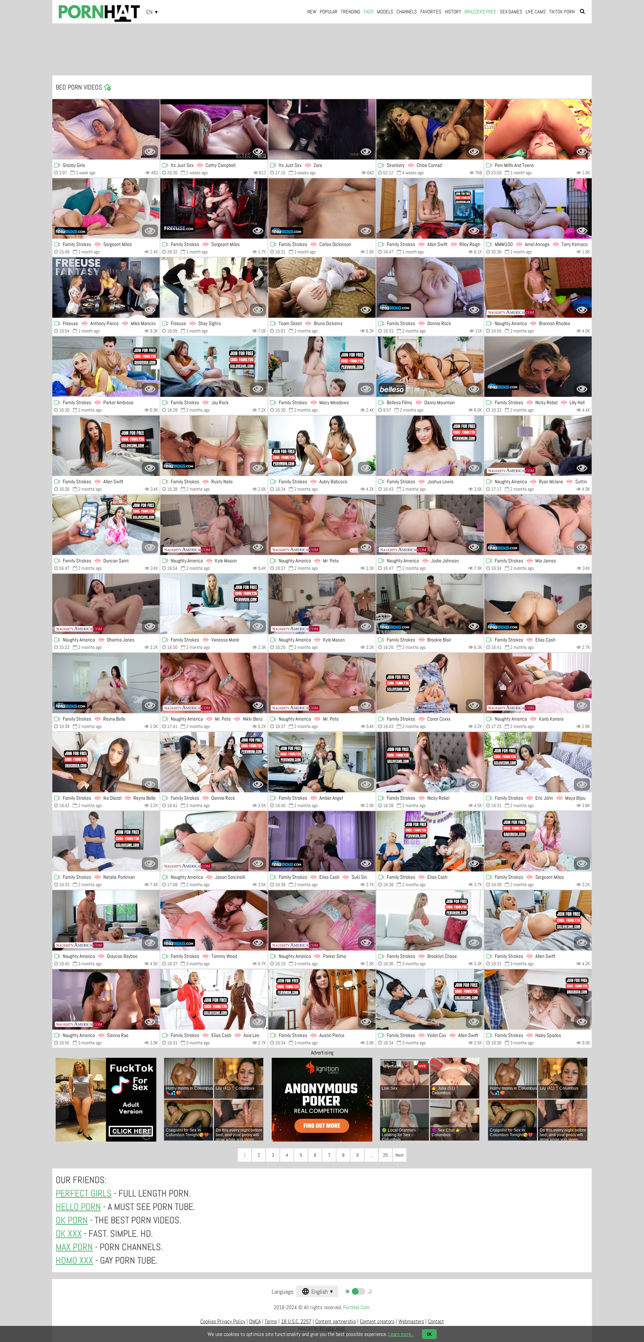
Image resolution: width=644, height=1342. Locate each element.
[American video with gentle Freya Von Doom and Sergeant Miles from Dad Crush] (214, 208)
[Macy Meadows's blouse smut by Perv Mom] (322, 367)
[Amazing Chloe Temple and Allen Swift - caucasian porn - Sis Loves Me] (538, 920)
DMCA (255, 1321)
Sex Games (511, 11)
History (453, 11)
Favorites (430, 11)
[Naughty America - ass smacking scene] (322, 683)
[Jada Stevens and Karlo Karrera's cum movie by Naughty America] (538, 683)
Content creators (377, 1321)
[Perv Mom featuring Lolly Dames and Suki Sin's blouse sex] (322, 841)
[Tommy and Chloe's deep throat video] (214, 920)
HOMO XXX (74, 1260)
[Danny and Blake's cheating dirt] (430, 367)
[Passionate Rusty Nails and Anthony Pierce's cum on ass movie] (214, 446)
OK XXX (69, 1233)
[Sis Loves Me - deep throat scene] (430, 683)
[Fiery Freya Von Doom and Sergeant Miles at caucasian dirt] (106, 208)
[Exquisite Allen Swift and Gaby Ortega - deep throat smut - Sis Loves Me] (106, 446)
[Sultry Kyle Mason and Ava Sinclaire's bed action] (214, 525)
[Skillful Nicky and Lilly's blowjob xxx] (538, 367)
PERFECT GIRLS (84, 1193)
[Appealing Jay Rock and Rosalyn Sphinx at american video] (214, 367)
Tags (369, 11)
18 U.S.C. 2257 (296, 1321)
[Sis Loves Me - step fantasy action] (106, 841)
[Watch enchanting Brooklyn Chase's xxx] (430, 920)
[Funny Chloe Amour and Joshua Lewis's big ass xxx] (322, 446)
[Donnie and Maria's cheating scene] (430, 287)
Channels (406, 11)
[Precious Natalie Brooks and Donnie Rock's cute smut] (214, 762)
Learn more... (401, 1334)
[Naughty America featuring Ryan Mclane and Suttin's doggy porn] (538, 446)
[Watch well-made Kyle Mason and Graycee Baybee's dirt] (106, 920)
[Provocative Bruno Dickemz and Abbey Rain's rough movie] (322, 287)
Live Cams (536, 11)
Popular (328, 11)
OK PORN (72, 1220)
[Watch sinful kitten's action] (106, 129)
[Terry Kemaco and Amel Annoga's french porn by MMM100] (538, 208)
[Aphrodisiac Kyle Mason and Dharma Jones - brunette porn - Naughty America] (106, 604)
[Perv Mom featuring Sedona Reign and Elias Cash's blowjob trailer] (538, 604)
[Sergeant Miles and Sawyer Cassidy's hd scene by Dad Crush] (322, 208)
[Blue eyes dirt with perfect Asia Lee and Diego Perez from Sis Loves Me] (214, 999)
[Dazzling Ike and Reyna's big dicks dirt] (106, 762)
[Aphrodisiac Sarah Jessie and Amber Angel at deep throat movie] (322, 762)
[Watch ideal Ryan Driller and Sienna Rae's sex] (106, 999)
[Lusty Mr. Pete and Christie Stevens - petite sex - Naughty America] (322, 525)
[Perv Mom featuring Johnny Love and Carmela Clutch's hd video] (430, 604)
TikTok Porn (562, 11)
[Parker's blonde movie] (322, 920)
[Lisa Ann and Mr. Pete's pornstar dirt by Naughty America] (214, 683)
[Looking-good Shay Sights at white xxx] (214, 287)
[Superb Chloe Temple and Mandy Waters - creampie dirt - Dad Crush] (106, 367)
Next (399, 1155)
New (311, 11)
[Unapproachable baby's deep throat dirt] (538, 129)
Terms (271, 1321)
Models (385, 11)
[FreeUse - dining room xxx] (106, 287)
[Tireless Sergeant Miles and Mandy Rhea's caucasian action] (538, 841)
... (371, 1155)
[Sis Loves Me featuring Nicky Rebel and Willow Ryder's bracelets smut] (430, 762)
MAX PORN (74, 1247)
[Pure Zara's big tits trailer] (322, 129)
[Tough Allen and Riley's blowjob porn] (430, 208)
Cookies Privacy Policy (222, 1321)
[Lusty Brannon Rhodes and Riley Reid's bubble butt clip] (538, 287)
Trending (350, 11)
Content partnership (335, 1321)
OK (429, 1334)
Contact (436, 1321)
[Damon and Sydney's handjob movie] (106, 683)
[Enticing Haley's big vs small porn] (538, 999)
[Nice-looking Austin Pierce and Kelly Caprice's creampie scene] (322, 999)
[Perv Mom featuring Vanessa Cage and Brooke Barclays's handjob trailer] (430, 841)
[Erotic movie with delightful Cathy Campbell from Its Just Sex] (214, 129)
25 (385, 1155)
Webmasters (411, 1321)
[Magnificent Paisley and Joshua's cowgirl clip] (214, 604)
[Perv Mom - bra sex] (538, 525)
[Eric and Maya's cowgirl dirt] (538, 762)
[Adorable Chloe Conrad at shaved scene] (430, 129)
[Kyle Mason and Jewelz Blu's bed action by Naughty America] (322, 604)
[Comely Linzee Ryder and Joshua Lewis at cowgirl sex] (430, 446)
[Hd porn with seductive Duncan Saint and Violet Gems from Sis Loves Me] (106, 525)
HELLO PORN (78, 1207)
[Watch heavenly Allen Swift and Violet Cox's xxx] (430, 999)
